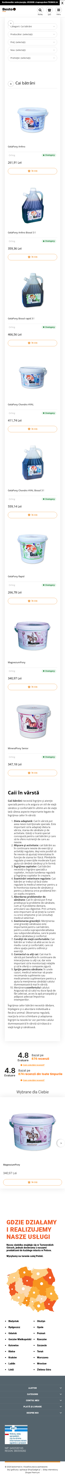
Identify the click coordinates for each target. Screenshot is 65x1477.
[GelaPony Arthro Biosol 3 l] (32, 205)
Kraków (12, 1357)
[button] (21, 1065)
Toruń (40, 1351)
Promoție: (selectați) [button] (20, 57)
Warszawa (42, 1357)
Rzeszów (42, 1339)
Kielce (11, 1351)
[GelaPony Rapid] (32, 549)
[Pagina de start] (9, 11)
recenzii (40, 1074)
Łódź (11, 1369)
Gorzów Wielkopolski (19, 1339)
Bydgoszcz (14, 1327)
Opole (40, 1327)
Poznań (41, 1333)
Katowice (13, 1345)
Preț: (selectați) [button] (17, 42)
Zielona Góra (44, 1369)
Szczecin (42, 1345)
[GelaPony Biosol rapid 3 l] (32, 291)
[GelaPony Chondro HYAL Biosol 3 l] (32, 463)
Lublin (11, 1363)
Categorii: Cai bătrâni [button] (21, 26)
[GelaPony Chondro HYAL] (32, 377)
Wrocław (42, 1363)
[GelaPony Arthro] (32, 119)
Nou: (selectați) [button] (18, 50)
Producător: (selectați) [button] (21, 34)
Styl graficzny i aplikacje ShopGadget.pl (23, 1470)
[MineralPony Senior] (32, 721)
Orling (12, 155)
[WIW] (16, 1434)
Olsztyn (41, 1321)
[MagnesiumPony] (32, 635)
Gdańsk (12, 1333)
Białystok (13, 1321)
